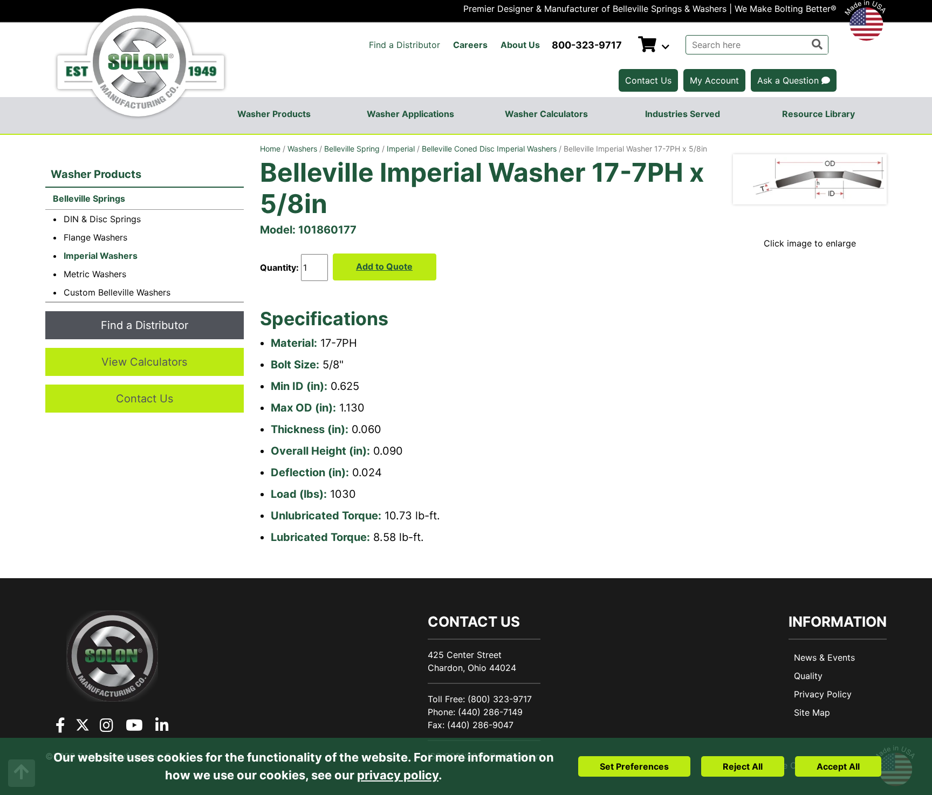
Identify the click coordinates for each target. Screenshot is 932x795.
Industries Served (682, 113)
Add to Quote (384, 266)
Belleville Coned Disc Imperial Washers (489, 148)
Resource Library (818, 113)
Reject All (743, 766)
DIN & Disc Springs (102, 219)
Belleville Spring (352, 148)
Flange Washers (95, 237)
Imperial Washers (101, 255)
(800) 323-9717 (500, 699)
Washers (302, 148)
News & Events (824, 657)
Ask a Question (789, 80)
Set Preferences (634, 766)
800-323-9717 (587, 45)
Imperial (401, 148)
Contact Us (648, 80)
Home (270, 148)
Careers (470, 44)
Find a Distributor (404, 44)
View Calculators (144, 361)
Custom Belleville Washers (117, 292)
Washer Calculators (546, 113)
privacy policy (397, 775)
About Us (520, 44)
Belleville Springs (88, 198)
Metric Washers (95, 274)
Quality (808, 675)
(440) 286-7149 (490, 712)
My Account (714, 80)
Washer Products (274, 113)
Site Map (812, 712)
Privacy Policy (823, 694)
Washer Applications (410, 113)
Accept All (838, 766)
